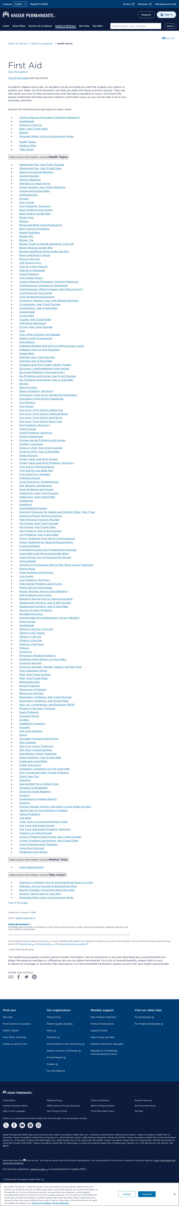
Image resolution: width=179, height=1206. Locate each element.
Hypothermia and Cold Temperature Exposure (48, 549)
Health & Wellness (65, 26)
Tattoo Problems (29, 814)
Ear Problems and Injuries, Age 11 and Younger (47, 376)
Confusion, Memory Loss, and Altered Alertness (48, 300)
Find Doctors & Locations (17, 1023)
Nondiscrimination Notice (15, 1106)
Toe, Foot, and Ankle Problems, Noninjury (45, 829)
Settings (127, 1194)
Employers (143, 4)
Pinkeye (24, 648)
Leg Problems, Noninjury (34, 580)
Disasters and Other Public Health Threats (45, 364)
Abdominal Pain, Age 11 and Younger (41, 164)
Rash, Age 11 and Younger (35, 674)
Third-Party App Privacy (102, 1111)
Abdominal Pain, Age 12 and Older (40, 168)
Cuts (22, 330)
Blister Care (26, 217)
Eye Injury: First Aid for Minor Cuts (40, 421)
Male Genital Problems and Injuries (40, 583)
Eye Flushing (27, 402)
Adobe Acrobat (37, 1169)
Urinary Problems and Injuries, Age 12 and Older (48, 840)
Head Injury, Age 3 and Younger (38, 493)
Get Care (84, 26)
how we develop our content (73, 944)
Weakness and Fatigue (33, 851)
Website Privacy (54, 1100)
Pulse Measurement (31, 867)
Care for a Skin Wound (33, 266)
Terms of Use (25, 944)
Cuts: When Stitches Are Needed (39, 334)
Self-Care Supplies (30, 731)
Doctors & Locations (40, 26)
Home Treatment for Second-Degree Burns (46, 542)
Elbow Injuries (28, 387)
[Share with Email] (11, 977)
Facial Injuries (27, 428)
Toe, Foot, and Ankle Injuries (37, 825)
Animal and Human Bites (34, 191)
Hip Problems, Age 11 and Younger (40, 530)
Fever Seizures (28, 455)
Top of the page (18, 902)
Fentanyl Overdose (31, 444)
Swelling (24, 802)
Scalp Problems (29, 712)
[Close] (174, 1194)
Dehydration (27, 342)
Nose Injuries (27, 621)
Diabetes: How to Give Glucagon (39, 349)
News (50, 1030)
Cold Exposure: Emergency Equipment (43, 285)
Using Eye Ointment (31, 848)
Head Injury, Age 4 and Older (37, 496)
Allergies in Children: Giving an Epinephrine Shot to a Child (56, 882)
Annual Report (55, 1057)
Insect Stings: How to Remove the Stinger (45, 557)
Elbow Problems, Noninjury (36, 391)
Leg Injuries (26, 576)
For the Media (54, 1070)
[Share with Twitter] (26, 977)
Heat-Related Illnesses (33, 508)
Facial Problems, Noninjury (36, 432)
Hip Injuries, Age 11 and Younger (39, 523)
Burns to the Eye (29, 259)
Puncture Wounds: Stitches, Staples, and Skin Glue (50, 666)
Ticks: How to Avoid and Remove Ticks (43, 821)
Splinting (24, 780)
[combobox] (135, 26)
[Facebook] (14, 1125)
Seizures (24, 727)
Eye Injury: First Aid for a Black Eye (41, 410)
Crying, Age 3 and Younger (36, 326)
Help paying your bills (165, 4)
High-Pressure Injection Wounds (39, 519)
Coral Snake (26, 315)
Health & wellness (17, 43)
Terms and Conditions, (42, 1203)
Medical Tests (27, 145)
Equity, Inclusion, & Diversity (62, 1050)
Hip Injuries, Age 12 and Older (37, 527)
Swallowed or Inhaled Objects (38, 799)
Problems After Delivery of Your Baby (42, 659)
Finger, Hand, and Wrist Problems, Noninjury (46, 462)
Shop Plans (19, 26)
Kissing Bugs (27, 568)
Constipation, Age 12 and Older (38, 308)
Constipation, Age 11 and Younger (40, 304)
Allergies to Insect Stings (34, 183)
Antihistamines (28, 194)
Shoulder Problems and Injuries (38, 738)
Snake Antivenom (30, 765)
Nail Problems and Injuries (35, 595)
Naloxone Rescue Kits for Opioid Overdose (46, 598)
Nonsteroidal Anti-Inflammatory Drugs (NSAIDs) (49, 617)
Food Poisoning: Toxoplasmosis (39, 481)
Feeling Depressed (31, 436)
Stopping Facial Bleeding (35, 791)
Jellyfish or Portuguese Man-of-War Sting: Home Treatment (56, 564)
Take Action (26, 149)
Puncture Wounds (30, 663)
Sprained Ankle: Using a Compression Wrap (46, 136)
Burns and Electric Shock (34, 255)
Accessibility (9, 1100)
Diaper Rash (26, 353)
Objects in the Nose (31, 644)
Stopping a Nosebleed (33, 787)
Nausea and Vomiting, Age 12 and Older (43, 606)
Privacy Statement (60, 1203)
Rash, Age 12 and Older (33, 128)
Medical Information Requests (107, 1044)
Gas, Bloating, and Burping (35, 485)
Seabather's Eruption (32, 723)
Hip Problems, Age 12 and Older (39, 534)
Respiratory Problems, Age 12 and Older (44, 700)
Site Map (139, 1111)
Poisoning (25, 651)
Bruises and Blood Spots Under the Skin (44, 251)
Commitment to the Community (64, 1044)
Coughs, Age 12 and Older (35, 319)
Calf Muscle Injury (30, 262)
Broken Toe (26, 240)
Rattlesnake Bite (29, 681)
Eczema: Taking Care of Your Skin (40, 893)
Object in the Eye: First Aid (36, 629)
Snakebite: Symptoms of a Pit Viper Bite (44, 768)
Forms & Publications (102, 1023)
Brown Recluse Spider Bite (36, 247)
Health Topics (27, 141)
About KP (52, 1017)
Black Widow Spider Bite (34, 213)
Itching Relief (27, 561)
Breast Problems (29, 232)
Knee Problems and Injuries (36, 572)
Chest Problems (29, 274)
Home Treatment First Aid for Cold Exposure (47, 538)
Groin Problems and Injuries (36, 489)
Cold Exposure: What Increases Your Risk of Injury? (51, 289)
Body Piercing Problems (34, 228)
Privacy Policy (44, 944)
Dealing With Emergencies (35, 338)
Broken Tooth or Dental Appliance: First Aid (46, 243)
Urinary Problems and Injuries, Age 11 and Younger (50, 836)
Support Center (39, 4)
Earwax (23, 383)
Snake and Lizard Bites (33, 761)
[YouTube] (22, 1125)
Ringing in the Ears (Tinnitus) (37, 708)
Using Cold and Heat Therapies (38, 844)
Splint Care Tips (29, 776)
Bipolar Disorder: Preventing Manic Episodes (47, 889)
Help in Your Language (14, 1111)
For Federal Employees (147, 1023)
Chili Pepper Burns (30, 277)
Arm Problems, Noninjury (35, 206)
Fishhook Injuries (29, 478)
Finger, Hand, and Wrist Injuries (38, 459)
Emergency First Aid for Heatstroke (41, 398)
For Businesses (143, 1017)
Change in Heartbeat (32, 270)
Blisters (24, 132)
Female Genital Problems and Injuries (42, 440)
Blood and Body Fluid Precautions (40, 225)
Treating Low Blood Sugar (35, 833)
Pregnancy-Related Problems (37, 655)
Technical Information (145, 1106)
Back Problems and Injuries (36, 209)
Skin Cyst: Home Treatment (36, 746)
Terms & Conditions (100, 1100)
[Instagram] (38, 1125)
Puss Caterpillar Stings (33, 670)
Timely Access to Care (15, 1044)
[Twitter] (5, 1125)
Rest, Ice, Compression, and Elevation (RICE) (47, 704)
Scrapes (24, 719)
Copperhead (27, 311)
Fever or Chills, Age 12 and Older (39, 451)
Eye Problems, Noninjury (34, 425)
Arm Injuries (26, 202)
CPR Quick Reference (32, 323)
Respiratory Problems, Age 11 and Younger (45, 697)
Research (52, 1037)
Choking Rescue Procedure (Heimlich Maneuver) (49, 117)
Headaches (26, 500)
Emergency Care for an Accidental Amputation (48, 394)
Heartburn (25, 504)
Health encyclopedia (42, 43)
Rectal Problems (29, 685)
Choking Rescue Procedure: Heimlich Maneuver (48, 281)
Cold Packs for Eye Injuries (35, 292)
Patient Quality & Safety (60, 1023)
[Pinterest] (30, 1125)
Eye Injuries (26, 406)
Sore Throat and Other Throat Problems (44, 772)
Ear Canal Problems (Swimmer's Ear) (42, 372)
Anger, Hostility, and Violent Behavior (42, 187)
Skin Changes (27, 742)
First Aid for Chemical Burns (36, 466)
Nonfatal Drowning (31, 614)
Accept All (147, 1194)
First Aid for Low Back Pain (36, 470)
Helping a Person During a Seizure (40, 515)
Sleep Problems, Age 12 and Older (40, 757)
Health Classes (11, 1030)
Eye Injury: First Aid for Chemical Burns (43, 413)
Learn (6, 26)
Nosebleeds (26, 121)
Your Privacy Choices (57, 1111)
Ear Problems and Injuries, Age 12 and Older (46, 379)
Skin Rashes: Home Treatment (37, 753)
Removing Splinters (31, 693)
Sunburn (24, 795)
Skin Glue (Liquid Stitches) (36, 749)
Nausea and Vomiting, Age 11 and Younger (45, 602)
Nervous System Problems (35, 610)
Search (170, 26)
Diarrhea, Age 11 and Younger (37, 357)
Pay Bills (98, 26)
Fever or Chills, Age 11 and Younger (41, 447)
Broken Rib (26, 236)
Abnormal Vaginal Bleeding (36, 172)
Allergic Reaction (30, 179)
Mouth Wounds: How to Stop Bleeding (43, 591)
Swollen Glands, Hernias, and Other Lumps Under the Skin (55, 806)
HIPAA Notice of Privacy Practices (63, 1106)
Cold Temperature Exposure (36, 296)
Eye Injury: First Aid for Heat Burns (40, 417)
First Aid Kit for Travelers (34, 474)
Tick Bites (25, 817)
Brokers (127, 4)
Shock (23, 734)
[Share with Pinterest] (34, 977)
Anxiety (24, 198)
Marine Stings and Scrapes (35, 587)
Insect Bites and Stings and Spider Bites (44, 553)
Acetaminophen (29, 175)
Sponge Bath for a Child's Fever (39, 783)
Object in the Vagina (32, 632)
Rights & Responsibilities (103, 1106)
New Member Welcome (103, 1017)
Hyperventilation (29, 546)
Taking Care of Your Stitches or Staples (43, 810)
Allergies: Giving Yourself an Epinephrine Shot (48, 886)
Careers (51, 1064)
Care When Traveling (14, 1037)
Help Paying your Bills (103, 1037)
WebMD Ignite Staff (24, 918)
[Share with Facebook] (19, 977)
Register (146, 14)
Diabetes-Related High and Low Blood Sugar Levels (51, 345)
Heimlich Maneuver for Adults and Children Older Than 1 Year (57, 512)
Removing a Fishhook (32, 689)
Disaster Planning (143, 1100)
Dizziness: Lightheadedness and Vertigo (44, 368)
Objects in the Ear (30, 636)
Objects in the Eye (30, 125)
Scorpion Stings (29, 715)
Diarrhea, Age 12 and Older (35, 360)
